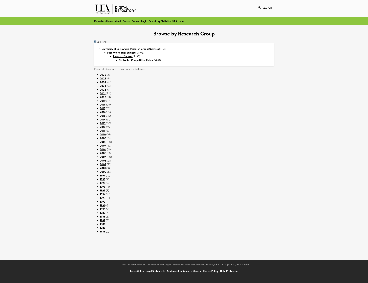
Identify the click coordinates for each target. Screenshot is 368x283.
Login (144, 21)
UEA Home (178, 21)
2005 (103, 153)
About (117, 21)
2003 (103, 160)
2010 (103, 134)
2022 (103, 89)
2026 (103, 75)
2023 (103, 86)
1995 (102, 190)
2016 (103, 112)
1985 (102, 228)
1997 (102, 183)
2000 (103, 172)
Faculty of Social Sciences (121, 52)
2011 (102, 131)
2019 (103, 101)
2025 (103, 78)
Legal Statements (155, 271)
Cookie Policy (210, 271)
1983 (102, 231)
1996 (102, 187)
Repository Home (103, 21)
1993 (102, 198)
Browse (135, 21)
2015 (103, 116)
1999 (102, 175)
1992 (102, 201)
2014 (103, 119)
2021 (103, 93)
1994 (102, 194)
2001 (103, 168)
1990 (103, 209)
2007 (103, 145)
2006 (103, 149)
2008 (103, 142)
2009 (103, 138)
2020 (103, 97)
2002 (103, 164)
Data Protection (229, 271)
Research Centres (123, 56)
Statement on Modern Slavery (184, 271)
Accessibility (137, 271)
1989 (102, 213)
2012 (103, 127)
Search (126, 21)
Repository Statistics (160, 21)
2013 (103, 123)
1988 (103, 216)
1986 (102, 224)
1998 (102, 179)
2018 (103, 104)
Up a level (101, 41)
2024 (103, 82)
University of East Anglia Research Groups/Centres (130, 49)
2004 (103, 157)
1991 (102, 205)
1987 (102, 220)
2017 (102, 108)
